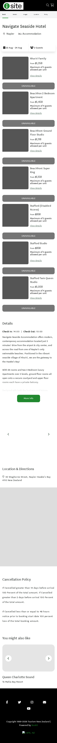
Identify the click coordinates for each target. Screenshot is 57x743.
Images (25, 14)
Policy (46, 14)
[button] (15, 48)
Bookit (35, 725)
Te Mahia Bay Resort (12, 681)
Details (15, 14)
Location (36, 14)
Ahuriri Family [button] (38, 58)
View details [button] (36, 75)
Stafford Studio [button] (38, 243)
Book (4, 14)
